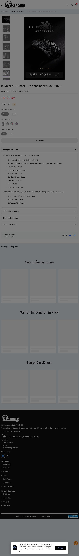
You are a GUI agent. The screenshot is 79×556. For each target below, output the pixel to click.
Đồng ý (60, 548)
